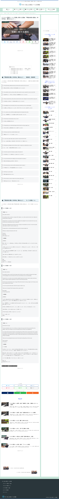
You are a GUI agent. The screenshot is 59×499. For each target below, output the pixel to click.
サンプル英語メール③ (14, 73)
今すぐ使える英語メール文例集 (7, 481)
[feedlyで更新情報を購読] (20, 393)
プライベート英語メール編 (7, 483)
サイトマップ (5, 492)
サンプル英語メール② (14, 72)
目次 (11, 66)
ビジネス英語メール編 (6, 487)
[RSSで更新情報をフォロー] (33, 393)
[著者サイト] (8, 393)
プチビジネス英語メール (7, 485)
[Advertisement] (20, 47)
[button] (56, 30)
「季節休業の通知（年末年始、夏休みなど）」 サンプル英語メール (21, 69)
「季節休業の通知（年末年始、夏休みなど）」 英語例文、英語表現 (21, 68)
